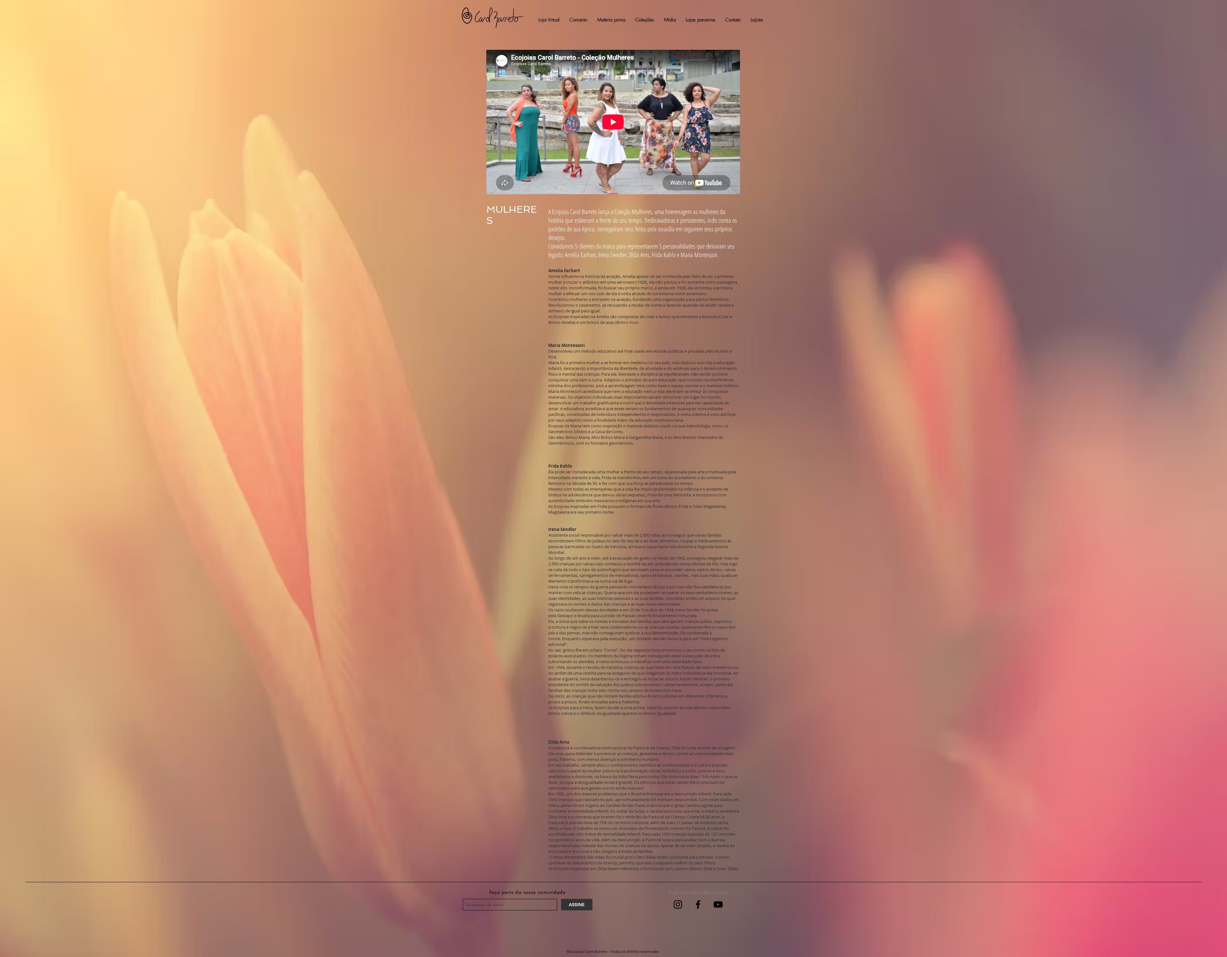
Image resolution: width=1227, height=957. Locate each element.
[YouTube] (718, 904)
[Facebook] (698, 904)
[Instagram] (677, 904)
